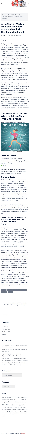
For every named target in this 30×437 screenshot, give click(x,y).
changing (26, 397)
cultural (14, 399)
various (18, 414)
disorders (23, 289)
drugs (3, 402)
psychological (20, 411)
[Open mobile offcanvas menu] (1, 3)
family (7, 402)
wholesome (23, 414)
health (5, 404)
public (25, 411)
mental (9, 412)
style (10, 414)
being (13, 397)
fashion (10, 402)
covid (11, 399)
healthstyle (21, 405)
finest (13, 402)
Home (3, 14)
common (4, 289)
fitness (17, 402)
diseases (17, 289)
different (23, 399)
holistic (8, 407)
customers (18, 399)
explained (4, 291)
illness (11, 407)
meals (9, 409)
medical (10, 291)
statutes (7, 414)
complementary (6, 399)
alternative (5, 397)
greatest (24, 402)
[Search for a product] (28, 3)
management (5, 409)
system (13, 414)
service (3, 414)
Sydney (23, 433)
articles (9, 397)
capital (22, 397)
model (12, 411)
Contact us (5, 326)
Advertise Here (6, 329)
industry (15, 407)
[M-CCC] (15, 3)
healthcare (12, 405)
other (16, 411)
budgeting (18, 397)
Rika (4, 35)
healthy (4, 407)
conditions (10, 289)
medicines (4, 411)
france (20, 402)
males (24, 407)
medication (18, 409)
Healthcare (15, 299)
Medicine (18, 35)
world (3, 415)
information (20, 407)
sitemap (4, 334)
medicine (24, 409)
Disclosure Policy (6, 332)
